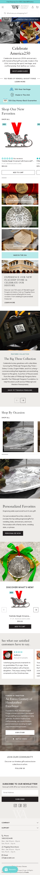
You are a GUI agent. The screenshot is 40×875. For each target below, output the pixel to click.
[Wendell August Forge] (20, 7)
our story (20, 733)
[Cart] (37, 7)
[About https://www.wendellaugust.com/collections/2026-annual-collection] (20, 194)
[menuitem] (33, 7)
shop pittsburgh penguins (20, 390)
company (6, 823)
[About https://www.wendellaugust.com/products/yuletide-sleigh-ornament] (18, 139)
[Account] (33, 7)
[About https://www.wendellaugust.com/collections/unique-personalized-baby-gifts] (20, 217)
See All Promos (28, 2)
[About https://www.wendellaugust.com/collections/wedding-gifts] (20, 239)
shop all (6, 119)
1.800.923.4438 (7, 838)
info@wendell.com (8, 858)
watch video (21, 739)
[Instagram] (15, 805)
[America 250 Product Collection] (20, 19)
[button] (7, 7)
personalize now (13, 533)
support (5, 828)
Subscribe (19, 799)
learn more (20, 82)
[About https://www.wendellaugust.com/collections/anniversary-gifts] (18, 436)
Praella (26, 872)
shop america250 (20, 71)
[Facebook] (20, 805)
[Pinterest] (24, 805)
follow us (20, 768)
